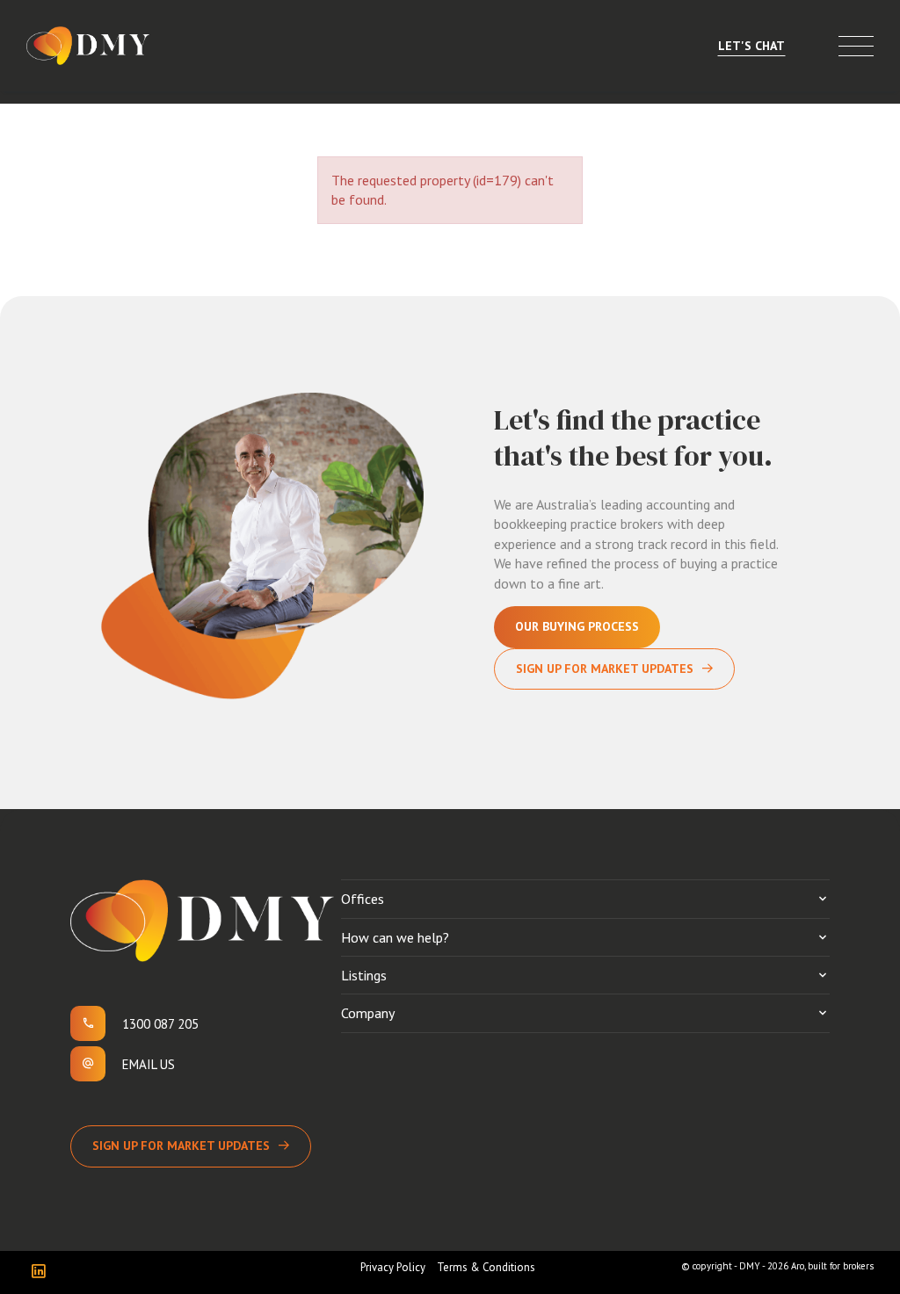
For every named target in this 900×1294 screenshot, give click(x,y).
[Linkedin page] (42, 1272)
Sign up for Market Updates (181, 1145)
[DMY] (87, 45)
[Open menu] (856, 46)
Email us (148, 1064)
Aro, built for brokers (832, 1266)
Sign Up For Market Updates (604, 668)
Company (368, 1013)
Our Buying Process (577, 626)
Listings (364, 975)
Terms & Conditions (486, 1267)
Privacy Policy (392, 1267)
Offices (362, 898)
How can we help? (395, 937)
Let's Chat (751, 46)
